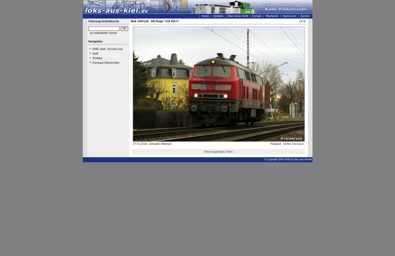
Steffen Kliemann (293, 144)
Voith (95, 53)
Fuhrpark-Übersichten (106, 62)
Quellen (305, 16)
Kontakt (257, 16)
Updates (218, 16)
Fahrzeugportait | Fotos (218, 151)
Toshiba (97, 58)
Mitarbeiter (272, 16)
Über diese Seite (237, 16)
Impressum (289, 16)
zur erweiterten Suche (103, 33)
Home (205, 16)
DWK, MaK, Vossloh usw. (107, 49)
